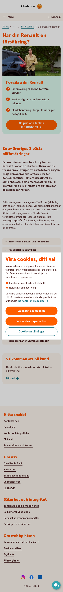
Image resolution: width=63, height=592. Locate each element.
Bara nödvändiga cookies (31, 321)
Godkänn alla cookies (31, 311)
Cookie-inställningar (31, 331)
